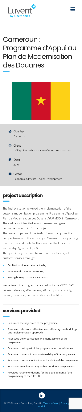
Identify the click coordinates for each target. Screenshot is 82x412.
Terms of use (51, 403)
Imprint (41, 406)
